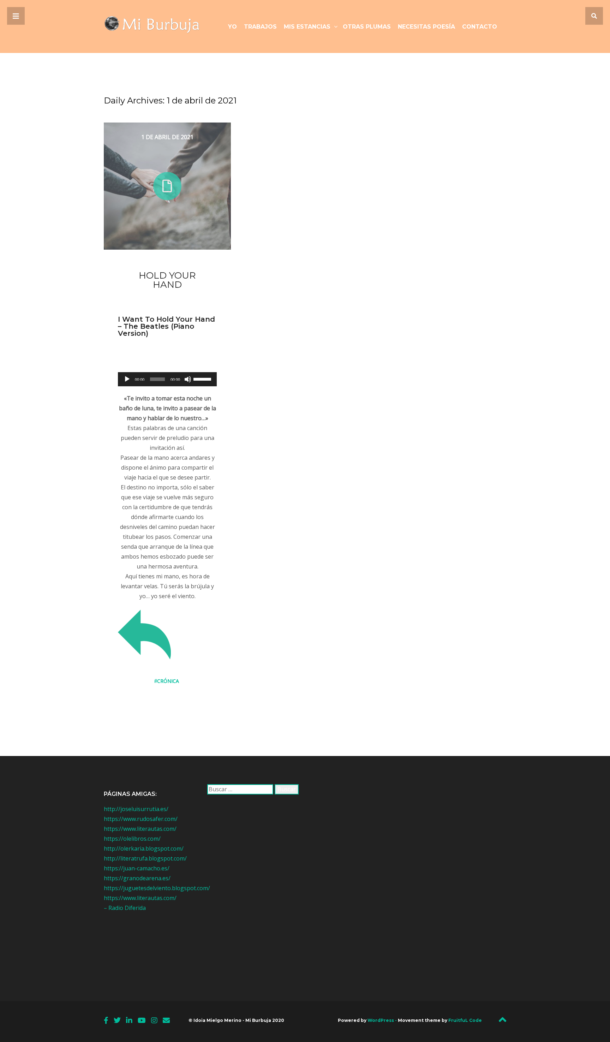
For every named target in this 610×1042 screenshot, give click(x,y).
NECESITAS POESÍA (426, 26)
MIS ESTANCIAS (307, 26)
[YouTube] (142, 1020)
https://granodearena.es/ (137, 878)
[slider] (203, 378)
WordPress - (382, 1020)
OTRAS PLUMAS (367, 26)
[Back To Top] (502, 1021)
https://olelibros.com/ (132, 838)
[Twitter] (117, 1020)
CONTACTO (479, 26)
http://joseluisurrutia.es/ (136, 809)
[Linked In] (129, 1020)
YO (232, 26)
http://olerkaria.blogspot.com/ (144, 848)
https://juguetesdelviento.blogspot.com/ (157, 888)
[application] (167, 379)
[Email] (166, 1020)
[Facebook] (106, 1020)
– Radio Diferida (125, 908)
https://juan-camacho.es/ (136, 868)
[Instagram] (154, 1020)
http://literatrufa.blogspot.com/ (145, 858)
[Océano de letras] (157, 26)
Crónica (168, 681)
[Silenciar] (187, 379)
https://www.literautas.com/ (140, 829)
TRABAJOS (260, 26)
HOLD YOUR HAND (167, 280)
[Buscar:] (240, 789)
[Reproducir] (127, 379)
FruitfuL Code (465, 1020)
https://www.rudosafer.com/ (141, 819)
